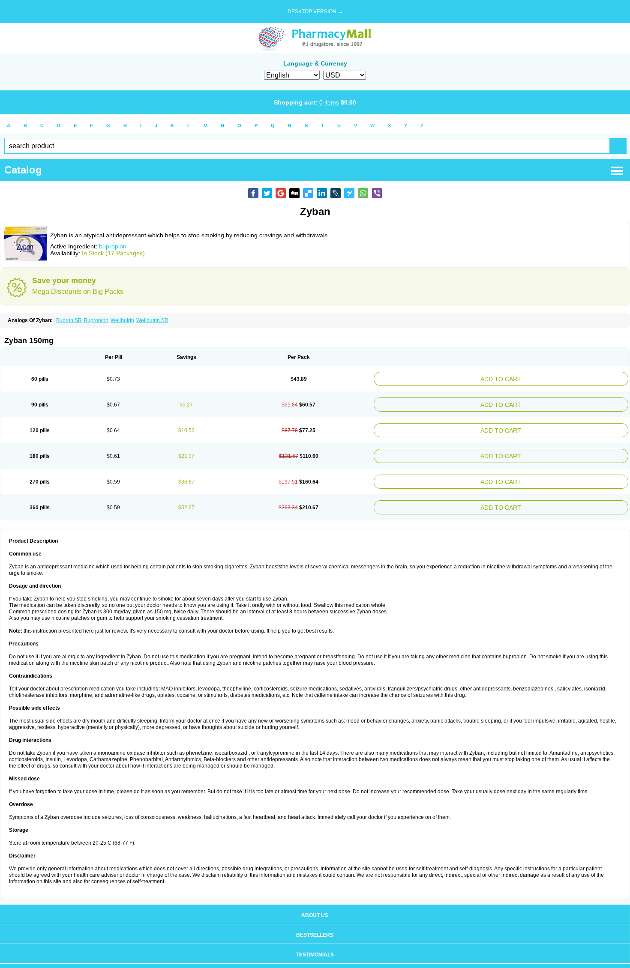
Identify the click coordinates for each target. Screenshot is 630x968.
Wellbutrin (122, 320)
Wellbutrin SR (152, 320)
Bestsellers (314, 925)
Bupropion (96, 320)
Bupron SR (69, 320)
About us (314, 905)
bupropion (112, 246)
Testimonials (315, 944)
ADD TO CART (545, 378)
